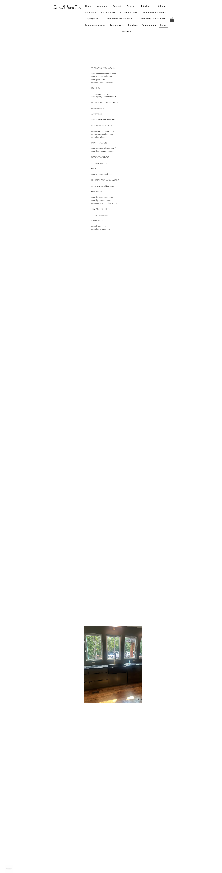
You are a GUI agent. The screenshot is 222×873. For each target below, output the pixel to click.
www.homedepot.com (100, 229)
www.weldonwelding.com (102, 185)
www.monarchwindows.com (103, 73)
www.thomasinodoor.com (102, 82)
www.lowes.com (98, 226)
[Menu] (105, 64)
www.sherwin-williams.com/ (103, 148)
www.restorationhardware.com (104, 203)
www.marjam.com (99, 162)
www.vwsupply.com (100, 108)
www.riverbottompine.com (102, 131)
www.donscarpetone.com (102, 134)
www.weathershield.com (101, 76)
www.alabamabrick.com (102, 174)
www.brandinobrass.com (102, 197)
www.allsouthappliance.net (102, 119)
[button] (172, 19)
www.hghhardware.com (101, 200)
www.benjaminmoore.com (102, 151)
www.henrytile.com (99, 137)
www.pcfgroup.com (99, 214)
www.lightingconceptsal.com (103, 96)
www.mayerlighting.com (101, 93)
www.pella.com (98, 79)
